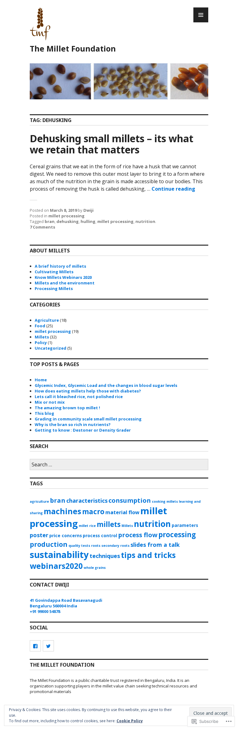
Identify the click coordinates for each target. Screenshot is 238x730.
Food (40, 326)
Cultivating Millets (54, 271)
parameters (185, 525)
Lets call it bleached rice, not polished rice (79, 396)
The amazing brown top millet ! (67, 407)
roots (95, 545)
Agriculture (47, 320)
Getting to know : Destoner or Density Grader (83, 430)
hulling (88, 221)
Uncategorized (50, 348)
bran (50, 221)
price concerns (65, 535)
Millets (42, 337)
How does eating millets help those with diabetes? (88, 391)
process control (100, 535)
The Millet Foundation (73, 48)
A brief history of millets (60, 266)
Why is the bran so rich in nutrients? (73, 424)
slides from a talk (155, 544)
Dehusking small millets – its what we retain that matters (111, 144)
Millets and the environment (65, 283)
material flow (122, 512)
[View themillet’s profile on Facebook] (35, 645)
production (49, 544)
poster (39, 535)
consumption (129, 500)
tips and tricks (148, 555)
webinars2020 (56, 566)
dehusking (67, 221)
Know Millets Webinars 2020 (63, 277)
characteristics (87, 500)
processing (177, 534)
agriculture (39, 501)
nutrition (145, 221)
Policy (41, 342)
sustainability (59, 554)
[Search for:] (119, 465)
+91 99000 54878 (45, 611)
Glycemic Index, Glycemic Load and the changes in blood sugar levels (106, 385)
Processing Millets (54, 288)
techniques (105, 556)
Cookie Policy (130, 720)
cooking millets (165, 501)
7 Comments (42, 227)
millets (109, 524)
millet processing (66, 216)
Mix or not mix (50, 402)
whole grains (95, 567)
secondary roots (115, 545)
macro (93, 511)
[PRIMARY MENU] (200, 14)
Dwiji (88, 210)
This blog (44, 413)
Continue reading (173, 188)
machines (62, 511)
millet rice (87, 526)
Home (41, 380)
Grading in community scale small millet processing (88, 419)
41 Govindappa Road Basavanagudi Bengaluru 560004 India (66, 603)
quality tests (79, 545)
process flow (137, 535)
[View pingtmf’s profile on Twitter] (48, 645)
